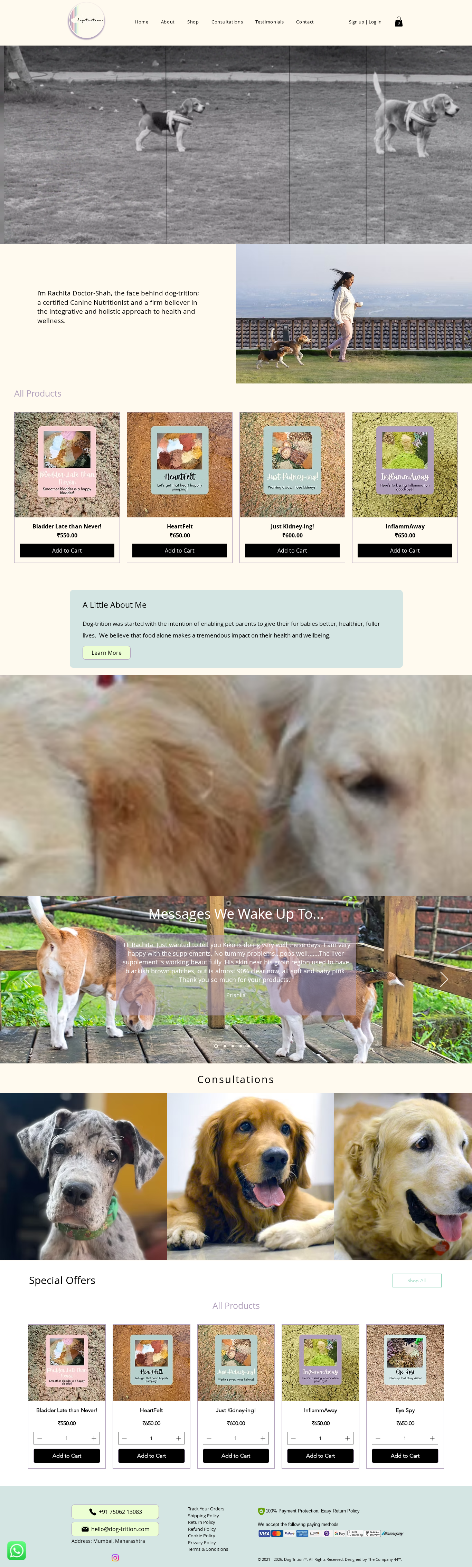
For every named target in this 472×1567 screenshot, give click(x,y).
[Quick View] (67, 464)
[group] (236, 487)
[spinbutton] (66, 1428)
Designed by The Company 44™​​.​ (373, 1549)
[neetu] (248, 1046)
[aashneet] (231, 1046)
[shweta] (223, 1046)
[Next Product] (468, 488)
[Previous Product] (4, 488)
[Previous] (28, 980)
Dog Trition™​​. (296, 1549)
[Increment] (94, 1428)
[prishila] (215, 1046)
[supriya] (256, 1046)
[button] (399, 22)
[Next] (444, 980)
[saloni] (240, 1046)
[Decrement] (39, 1428)
